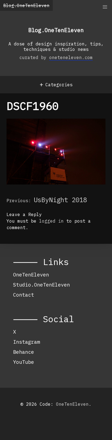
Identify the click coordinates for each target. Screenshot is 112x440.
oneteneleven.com (71, 57)
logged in (51, 221)
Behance (23, 352)
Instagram (26, 342)
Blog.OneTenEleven (26, 5)
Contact (23, 294)
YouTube (23, 362)
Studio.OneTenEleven (41, 284)
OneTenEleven (31, 274)
